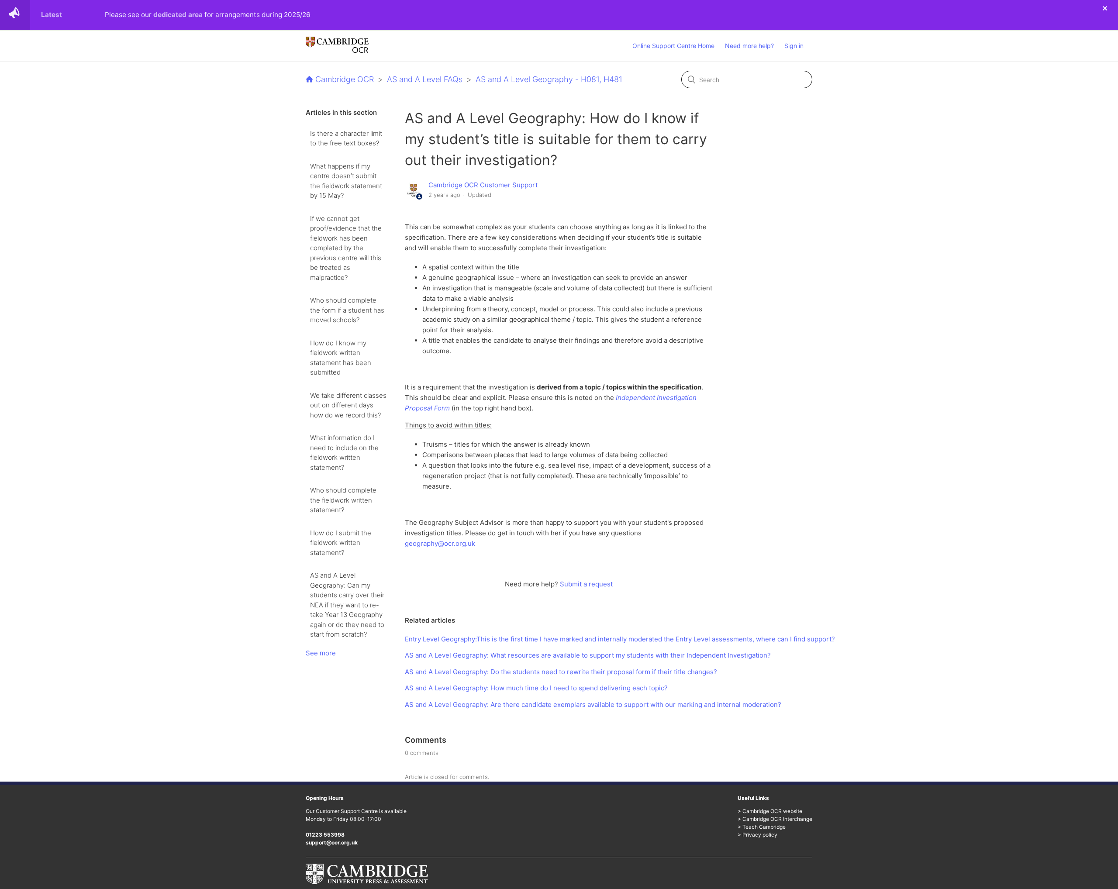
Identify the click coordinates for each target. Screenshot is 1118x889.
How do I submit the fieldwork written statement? (340, 543)
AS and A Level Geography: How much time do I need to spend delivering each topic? (536, 688)
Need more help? (749, 45)
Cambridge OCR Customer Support (483, 185)
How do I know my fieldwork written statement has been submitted (340, 358)
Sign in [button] (794, 45)
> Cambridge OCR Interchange (775, 819)
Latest (51, 14)
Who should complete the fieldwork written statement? (343, 500)
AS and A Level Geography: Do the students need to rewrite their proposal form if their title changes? (561, 672)
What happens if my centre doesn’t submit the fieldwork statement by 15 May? (346, 181)
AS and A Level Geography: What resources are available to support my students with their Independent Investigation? (588, 655)
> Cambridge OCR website (770, 811)
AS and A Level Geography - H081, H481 (549, 79)
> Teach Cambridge (762, 827)
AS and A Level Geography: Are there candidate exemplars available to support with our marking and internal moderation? (593, 704)
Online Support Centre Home (673, 45)
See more (321, 653)
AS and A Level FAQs (424, 79)
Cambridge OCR (344, 79)
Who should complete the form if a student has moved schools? (347, 310)
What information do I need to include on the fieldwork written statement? (344, 453)
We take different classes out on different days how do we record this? (348, 405)
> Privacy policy (757, 834)
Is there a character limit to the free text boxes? (346, 138)
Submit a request (586, 584)
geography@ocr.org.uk (440, 543)
